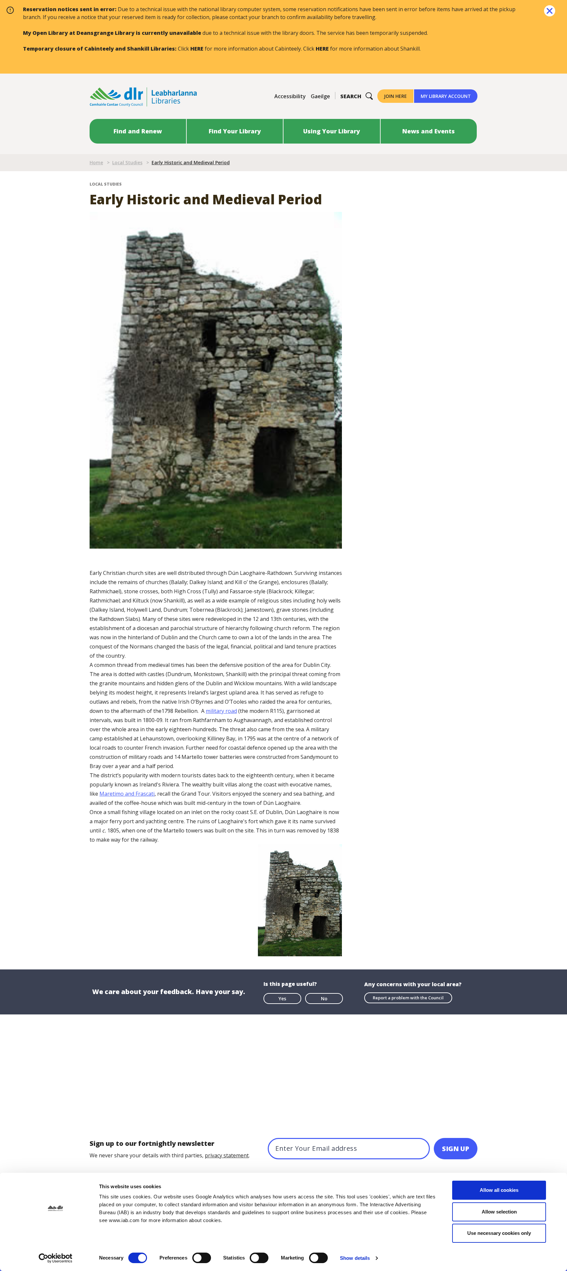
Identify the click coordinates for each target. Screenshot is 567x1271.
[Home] (143, 96)
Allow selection (499, 1211)
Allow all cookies (499, 1190)
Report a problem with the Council (408, 998)
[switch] (201, 1257)
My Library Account (446, 96)
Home (96, 162)
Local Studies (127, 162)
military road (221, 711)
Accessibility (290, 96)
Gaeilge (320, 96)
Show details (355, 1258)
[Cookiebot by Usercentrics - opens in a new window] (55, 1258)
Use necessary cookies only (499, 1233)
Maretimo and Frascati (127, 793)
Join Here (395, 96)
